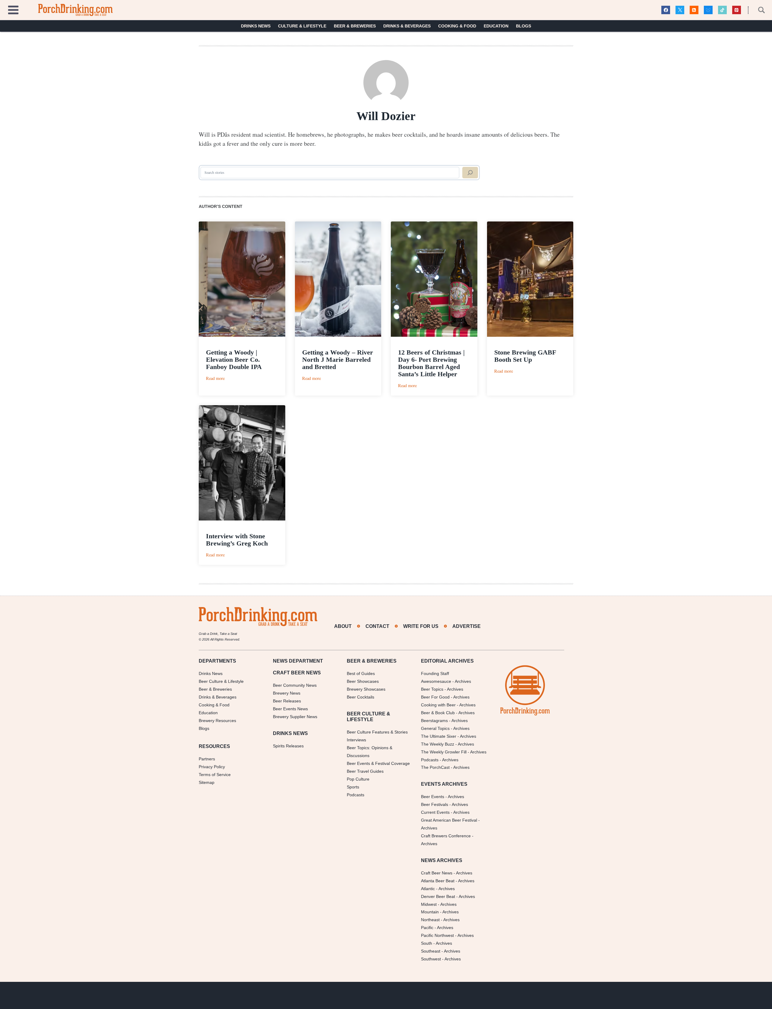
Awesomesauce (436, 681)
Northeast (430, 919)
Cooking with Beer (438, 704)
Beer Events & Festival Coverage (378, 763)
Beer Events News (290, 708)
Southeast (430, 951)
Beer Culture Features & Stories (377, 732)
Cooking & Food (457, 26)
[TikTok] (722, 10)
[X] (680, 10)
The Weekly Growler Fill (444, 752)
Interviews (356, 739)
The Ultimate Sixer (438, 736)
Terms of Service (215, 774)
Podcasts (355, 794)
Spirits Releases (288, 745)
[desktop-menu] (13, 9)
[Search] (470, 172)
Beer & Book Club (438, 712)
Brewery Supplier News (295, 716)
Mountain (430, 911)
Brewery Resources (217, 720)
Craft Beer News (436, 873)
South (426, 943)
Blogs (523, 26)
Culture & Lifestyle (302, 26)
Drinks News (256, 26)
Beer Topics (432, 689)
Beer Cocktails (360, 697)
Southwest (431, 958)
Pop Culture (358, 779)
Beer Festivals (434, 804)
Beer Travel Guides (365, 771)
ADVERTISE (466, 626)
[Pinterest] (736, 10)
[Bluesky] (708, 10)
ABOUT (343, 626)
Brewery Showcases (366, 689)
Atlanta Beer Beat (437, 880)
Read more (215, 378)
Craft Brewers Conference (446, 835)
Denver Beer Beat (438, 896)
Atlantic (428, 888)
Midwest (429, 904)
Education (496, 26)
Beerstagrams (434, 720)
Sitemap (206, 782)
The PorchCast (435, 767)
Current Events (435, 812)
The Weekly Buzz (437, 744)
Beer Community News (295, 685)
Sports (353, 787)
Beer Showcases (363, 681)
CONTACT (377, 626)
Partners (207, 758)
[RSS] (694, 10)
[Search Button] (758, 10)
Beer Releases (287, 701)
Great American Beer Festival (449, 820)
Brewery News (286, 693)
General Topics (435, 728)
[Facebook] (665, 10)
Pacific (427, 927)
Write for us (420, 626)
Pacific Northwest (437, 935)
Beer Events (432, 796)
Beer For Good (435, 697)
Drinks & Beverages (407, 26)
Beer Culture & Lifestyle (221, 681)
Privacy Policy (212, 766)
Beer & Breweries (355, 26)
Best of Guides (361, 673)
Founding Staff (435, 673)
